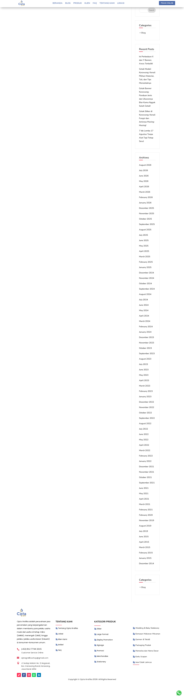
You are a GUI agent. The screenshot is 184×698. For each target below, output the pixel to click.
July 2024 (143, 299)
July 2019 (143, 531)
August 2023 (145, 359)
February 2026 (146, 197)
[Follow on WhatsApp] (34, 675)
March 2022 (144, 450)
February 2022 (146, 455)
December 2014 (146, 563)
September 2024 (147, 289)
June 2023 (144, 369)
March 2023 (144, 385)
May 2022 (143, 439)
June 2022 (144, 434)
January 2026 (145, 202)
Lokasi (120, 3)
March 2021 (144, 504)
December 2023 (146, 337)
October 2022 (145, 412)
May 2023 (143, 375)
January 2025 (145, 267)
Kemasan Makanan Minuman (147, 634)
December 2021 (146, 466)
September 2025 (147, 224)
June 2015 (144, 536)
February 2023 (146, 391)
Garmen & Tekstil (142, 639)
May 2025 (143, 245)
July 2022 (143, 429)
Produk (77, 3)
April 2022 (144, 445)
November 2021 (146, 472)
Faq (95, 3)
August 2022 (145, 423)
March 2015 (144, 547)
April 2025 (144, 251)
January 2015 (145, 558)
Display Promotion (105, 640)
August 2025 (145, 229)
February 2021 (146, 509)
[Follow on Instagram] (29, 675)
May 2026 (143, 181)
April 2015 (144, 542)
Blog (68, 3)
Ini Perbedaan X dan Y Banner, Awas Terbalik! (146, 60)
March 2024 (144, 321)
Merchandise (102, 656)
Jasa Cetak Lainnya (143, 662)
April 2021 (144, 499)
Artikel (60, 644)
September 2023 (147, 353)
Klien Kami (62, 639)
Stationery (101, 661)
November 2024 (146, 278)
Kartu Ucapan (141, 656)
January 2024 (145, 332)
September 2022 (147, 418)
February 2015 (146, 552)
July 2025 (143, 235)
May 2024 (143, 310)
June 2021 (144, 488)
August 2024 (145, 294)
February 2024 (146, 326)
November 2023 (146, 342)
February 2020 (146, 515)
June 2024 (144, 305)
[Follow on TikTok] (19, 675)
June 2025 (144, 240)
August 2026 (145, 165)
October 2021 (145, 477)
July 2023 (143, 364)
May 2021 (143, 493)
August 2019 (145, 525)
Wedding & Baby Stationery (147, 628)
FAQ (60, 650)
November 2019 (146, 520)
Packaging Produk (143, 645)
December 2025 (146, 208)
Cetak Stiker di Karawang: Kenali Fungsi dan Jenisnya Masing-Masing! (147, 118)
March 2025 (144, 256)
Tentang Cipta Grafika (68, 628)
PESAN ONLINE (167, 3)
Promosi (100, 650)
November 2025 (146, 213)
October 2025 (145, 219)
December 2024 (146, 272)
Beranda (57, 3)
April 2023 (144, 380)
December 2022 (146, 402)
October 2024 (145, 283)
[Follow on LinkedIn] (39, 675)
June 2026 (144, 175)
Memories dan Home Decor (146, 651)
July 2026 (143, 170)
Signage (100, 645)
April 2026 (144, 186)
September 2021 (147, 482)
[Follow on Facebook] (24, 675)
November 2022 (146, 407)
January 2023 (145, 396)
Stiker (99, 628)
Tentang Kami (107, 3)
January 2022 (145, 461)
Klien (87, 3)
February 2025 (146, 262)
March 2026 (144, 192)
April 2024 (144, 315)
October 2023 (145, 348)
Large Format (103, 634)
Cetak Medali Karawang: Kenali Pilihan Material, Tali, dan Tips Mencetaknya (147, 76)
